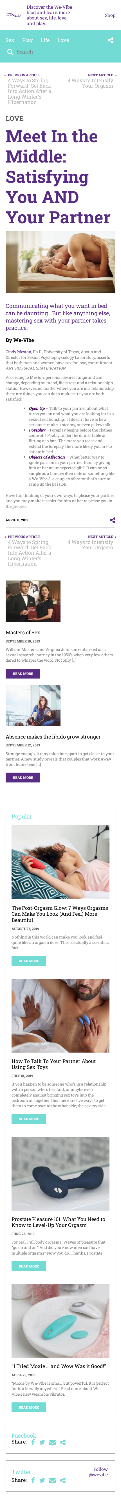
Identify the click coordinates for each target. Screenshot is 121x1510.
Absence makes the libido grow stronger (53, 736)
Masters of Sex (23, 632)
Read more (23, 673)
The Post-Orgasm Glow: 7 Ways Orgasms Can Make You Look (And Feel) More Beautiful (60, 913)
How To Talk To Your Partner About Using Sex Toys (54, 1064)
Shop (110, 15)
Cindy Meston (18, 351)
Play (27, 40)
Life (45, 40)
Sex (10, 40)
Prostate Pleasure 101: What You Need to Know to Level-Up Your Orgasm (58, 1222)
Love (63, 40)
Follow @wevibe (98, 1471)
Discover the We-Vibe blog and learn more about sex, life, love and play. (49, 15)
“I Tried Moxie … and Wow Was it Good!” (59, 1366)
